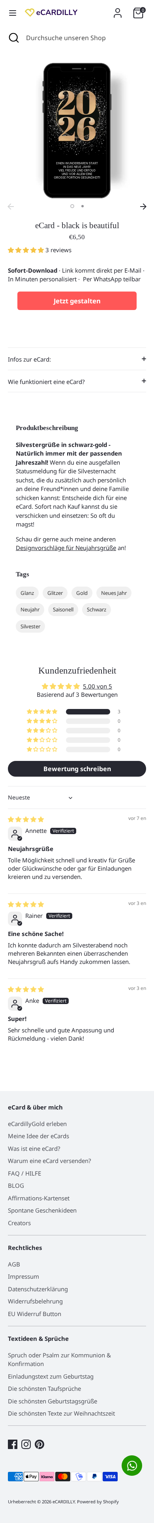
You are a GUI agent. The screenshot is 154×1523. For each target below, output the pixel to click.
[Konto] (118, 9)
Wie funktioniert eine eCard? (46, 382)
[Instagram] (26, 1444)
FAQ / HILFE (24, 1173)
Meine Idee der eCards (38, 1136)
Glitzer (55, 592)
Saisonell (63, 609)
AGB (14, 1264)
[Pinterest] (39, 1444)
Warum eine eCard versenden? (49, 1161)
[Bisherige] (10, 206)
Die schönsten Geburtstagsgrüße (52, 1401)
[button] (26, 250)
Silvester (30, 626)
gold (82, 592)
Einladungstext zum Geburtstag (51, 1376)
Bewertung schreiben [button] (77, 768)
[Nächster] (143, 206)
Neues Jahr (114, 592)
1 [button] (72, 206)
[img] (26, 819)
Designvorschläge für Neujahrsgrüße (66, 548)
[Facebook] (12, 1444)
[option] (77, 130)
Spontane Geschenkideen (42, 1210)
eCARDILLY (64, 1502)
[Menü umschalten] (13, 13)
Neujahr (30, 609)
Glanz (27, 592)
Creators (19, 1223)
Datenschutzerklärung (38, 1289)
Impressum (23, 1276)
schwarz (96, 609)
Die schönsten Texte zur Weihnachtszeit (61, 1413)
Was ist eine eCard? (34, 1148)
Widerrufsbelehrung (35, 1301)
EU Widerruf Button (34, 1314)
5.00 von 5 (97, 686)
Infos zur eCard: (29, 359)
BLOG (16, 1185)
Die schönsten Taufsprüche (44, 1388)
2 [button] (82, 206)
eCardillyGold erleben (37, 1124)
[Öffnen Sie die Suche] (13, 38)
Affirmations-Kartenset (38, 1198)
